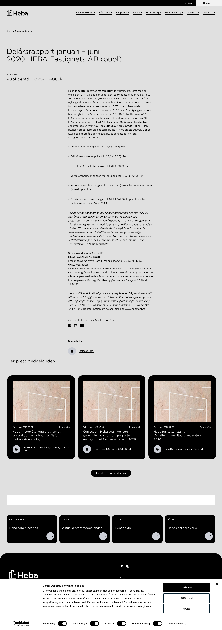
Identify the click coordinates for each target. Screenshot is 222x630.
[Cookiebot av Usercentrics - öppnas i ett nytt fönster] (21, 623)
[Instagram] (128, 566)
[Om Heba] (50, 536)
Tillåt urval (187, 598)
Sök (190, 3)
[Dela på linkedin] (75, 325)
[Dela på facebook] (70, 325)
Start (9, 31)
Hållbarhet (104, 12)
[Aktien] (156, 536)
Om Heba (192, 12)
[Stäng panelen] (217, 584)
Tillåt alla (186, 587)
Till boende (206, 3)
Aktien (136, 12)
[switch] (94, 623)
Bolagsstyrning (173, 12)
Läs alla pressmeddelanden (111, 473)
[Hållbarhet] (209, 536)
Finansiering (152, 12)
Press (122, 578)
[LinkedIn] (122, 566)
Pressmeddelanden (24, 31)
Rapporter (121, 12)
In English (208, 12)
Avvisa (186, 608)
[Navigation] (23, 574)
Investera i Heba (84, 12)
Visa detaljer (175, 623)
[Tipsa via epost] (82, 326)
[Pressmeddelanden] (103, 536)
